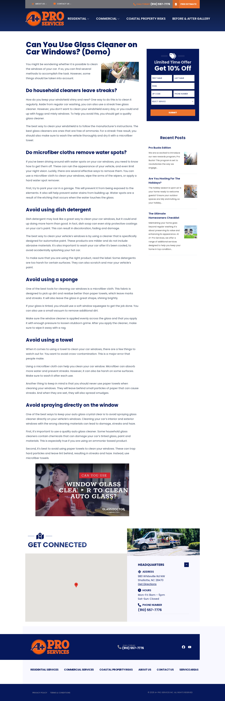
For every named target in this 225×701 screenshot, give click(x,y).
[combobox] (173, 101)
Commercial (106, 19)
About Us (40, 3)
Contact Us (63, 3)
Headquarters (151, 564)
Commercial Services (79, 669)
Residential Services (44, 669)
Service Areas (189, 669)
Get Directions (147, 584)
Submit (173, 112)
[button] (76, 585)
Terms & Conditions (60, 692)
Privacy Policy (39, 692)
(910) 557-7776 (150, 610)
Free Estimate (188, 4)
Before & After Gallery (191, 19)
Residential (77, 19)
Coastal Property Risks (145, 19)
